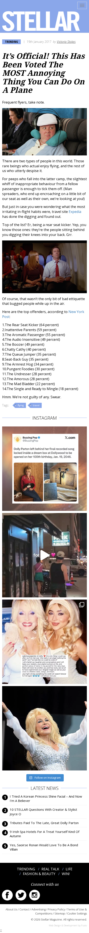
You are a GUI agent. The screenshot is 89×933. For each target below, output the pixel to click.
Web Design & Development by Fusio (68, 925)
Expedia (75, 211)
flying (21, 405)
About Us (11, 909)
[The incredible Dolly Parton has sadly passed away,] (44, 728)
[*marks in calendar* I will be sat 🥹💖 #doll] (44, 468)
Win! (66, 874)
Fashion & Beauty (39, 874)
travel (36, 405)
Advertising (39, 909)
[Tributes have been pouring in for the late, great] (44, 642)
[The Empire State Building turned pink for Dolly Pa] (44, 555)
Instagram (34, 895)
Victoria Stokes (66, 42)
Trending (11, 42)
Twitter (21, 895)
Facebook (7, 895)
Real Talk (50, 869)
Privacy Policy (56, 909)
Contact (24, 909)
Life (69, 869)
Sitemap (59, 913)
